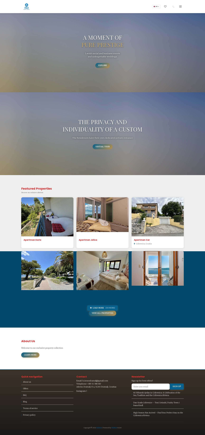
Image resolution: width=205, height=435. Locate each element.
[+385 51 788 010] (173, 6)
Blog (25, 402)
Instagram (81, 391)
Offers (25, 388)
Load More (104, 308)
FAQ (24, 395)
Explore (102, 65)
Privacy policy (29, 415)
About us (27, 382)
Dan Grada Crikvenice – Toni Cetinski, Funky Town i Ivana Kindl (156, 404)
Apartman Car (142, 239)
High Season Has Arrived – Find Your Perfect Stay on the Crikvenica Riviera (158, 414)
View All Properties (102, 313)
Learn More (30, 355)
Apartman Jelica (88, 239)
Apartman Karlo (32, 239)
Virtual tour (103, 146)
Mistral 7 (138, 293)
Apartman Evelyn (88, 293)
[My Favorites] (165, 6)
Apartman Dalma (33, 293)
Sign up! (177, 386)
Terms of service (30, 408)
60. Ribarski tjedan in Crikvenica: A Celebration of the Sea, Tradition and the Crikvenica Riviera (156, 394)
